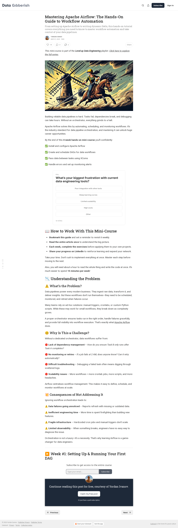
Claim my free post (89, 494)
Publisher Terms (36, 522)
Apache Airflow (122, 322)
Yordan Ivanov (56, 37)
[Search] (142, 5)
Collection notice (26, 525)
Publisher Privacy (24, 522)
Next (125, 512)
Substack (153, 524)
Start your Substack (84, 524)
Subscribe (158, 5)
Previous (54, 512)
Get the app (98, 524)
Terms (17, 525)
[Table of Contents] (2, 264)
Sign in (170, 5)
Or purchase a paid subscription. (89, 500)
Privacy (11, 525)
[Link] (41, 231)
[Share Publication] (148, 5)
